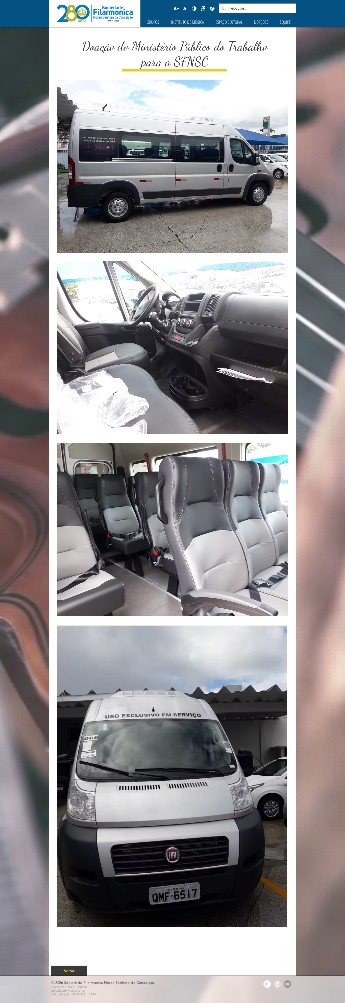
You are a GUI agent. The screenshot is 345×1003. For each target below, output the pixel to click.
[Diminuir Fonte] (185, 8)
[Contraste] (194, 8)
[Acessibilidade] (203, 8)
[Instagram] (267, 984)
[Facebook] (277, 984)
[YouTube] (287, 984)
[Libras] (212, 8)
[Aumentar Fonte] (176, 8)
